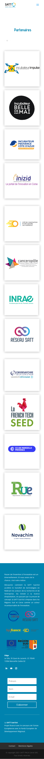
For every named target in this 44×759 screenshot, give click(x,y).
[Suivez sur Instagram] (16, 668)
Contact (12, 746)
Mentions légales (25, 746)
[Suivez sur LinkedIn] (6, 668)
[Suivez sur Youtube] (11, 668)
